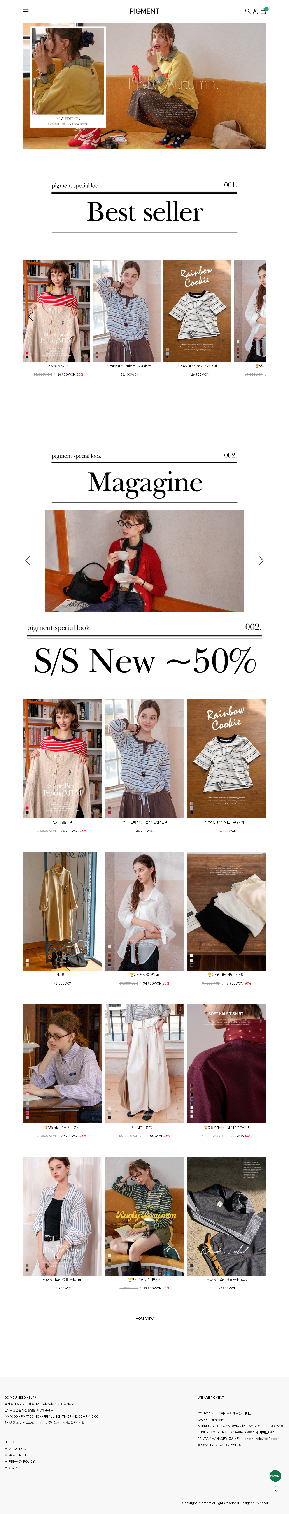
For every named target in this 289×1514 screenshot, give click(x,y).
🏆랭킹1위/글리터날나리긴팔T (227, 975)
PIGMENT (145, 11)
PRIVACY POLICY (22, 1461)
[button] (30, 316)
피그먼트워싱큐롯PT (144, 1127)
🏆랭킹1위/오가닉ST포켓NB (62, 1127)
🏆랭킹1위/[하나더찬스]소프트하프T (226, 1127)
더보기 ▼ (144, 1318)
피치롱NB (62, 975)
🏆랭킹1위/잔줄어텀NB (144, 975)
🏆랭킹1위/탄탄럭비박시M (144, 1280)
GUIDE (14, 1468)
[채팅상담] (275, 1476)
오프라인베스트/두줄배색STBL (62, 1280)
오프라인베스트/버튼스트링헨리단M (129, 366)
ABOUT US (17, 1449)
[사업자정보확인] (263, 1432)
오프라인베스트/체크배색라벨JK (227, 1280)
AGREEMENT (18, 1455)
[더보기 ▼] (144, 1318)
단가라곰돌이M (58, 366)
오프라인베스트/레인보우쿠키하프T (200, 366)
